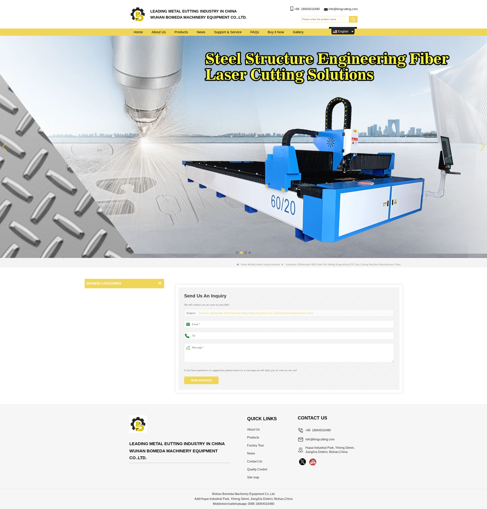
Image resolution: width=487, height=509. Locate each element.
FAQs (254, 32)
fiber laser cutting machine (103, 314)
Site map (253, 477)
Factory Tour (255, 445)
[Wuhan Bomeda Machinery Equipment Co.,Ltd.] (137, 14)
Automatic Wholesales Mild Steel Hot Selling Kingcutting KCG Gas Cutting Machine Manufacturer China (256, 313)
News (201, 32)
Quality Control (257, 469)
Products (181, 32)
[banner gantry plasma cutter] (243, 146)
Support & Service (228, 32)
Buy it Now (276, 32)
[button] (237, 252)
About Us (159, 32)
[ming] (313, 462)
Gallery (298, 32)
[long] (302, 462)
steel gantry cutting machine (104, 307)
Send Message (201, 380)
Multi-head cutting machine (265, 264)
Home (138, 32)
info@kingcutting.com (343, 9)
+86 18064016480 (307, 9)
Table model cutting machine (105, 299)
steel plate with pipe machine (105, 291)
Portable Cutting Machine (103, 329)
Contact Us (254, 461)
